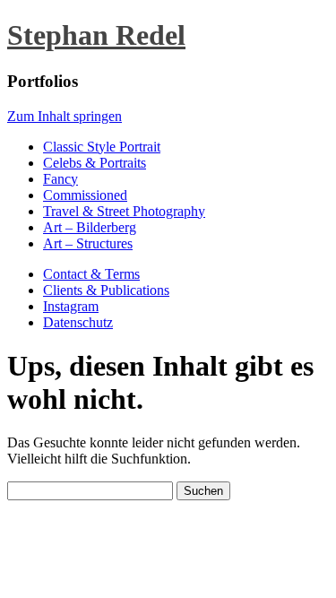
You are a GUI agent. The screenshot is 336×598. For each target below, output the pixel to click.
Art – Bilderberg (89, 227)
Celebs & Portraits (94, 162)
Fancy (60, 178)
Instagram (71, 306)
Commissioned (85, 195)
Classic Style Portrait (101, 146)
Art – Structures (88, 243)
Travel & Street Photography (124, 211)
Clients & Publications (106, 290)
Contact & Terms (91, 274)
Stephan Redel (96, 35)
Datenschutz (78, 322)
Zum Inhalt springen (64, 116)
